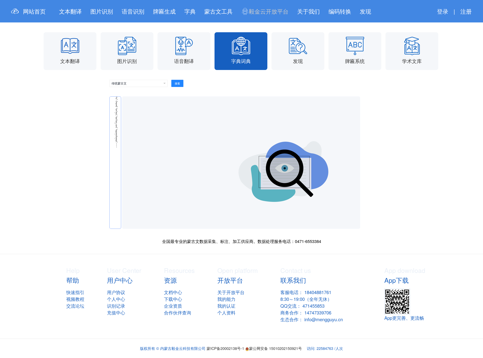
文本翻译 (70, 11)
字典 (190, 11)
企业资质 (173, 305)
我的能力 (226, 299)
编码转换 (339, 11)
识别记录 (116, 305)
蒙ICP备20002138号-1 (225, 348)
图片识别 (101, 11)
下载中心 (173, 299)
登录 (442, 11)
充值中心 (116, 312)
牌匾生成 (164, 11)
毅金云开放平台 (268, 11)
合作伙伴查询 (177, 312)
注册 (466, 11)
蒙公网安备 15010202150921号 (275, 348)
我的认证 (226, 305)
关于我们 (308, 11)
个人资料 (226, 312)
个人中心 (116, 299)
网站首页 (34, 11)
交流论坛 (75, 305)
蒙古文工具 (218, 11)
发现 (365, 11)
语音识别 (133, 11)
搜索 (177, 83)
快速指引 (75, 292)
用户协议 (116, 292)
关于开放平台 (231, 292)
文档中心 (173, 292)
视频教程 (75, 299)
